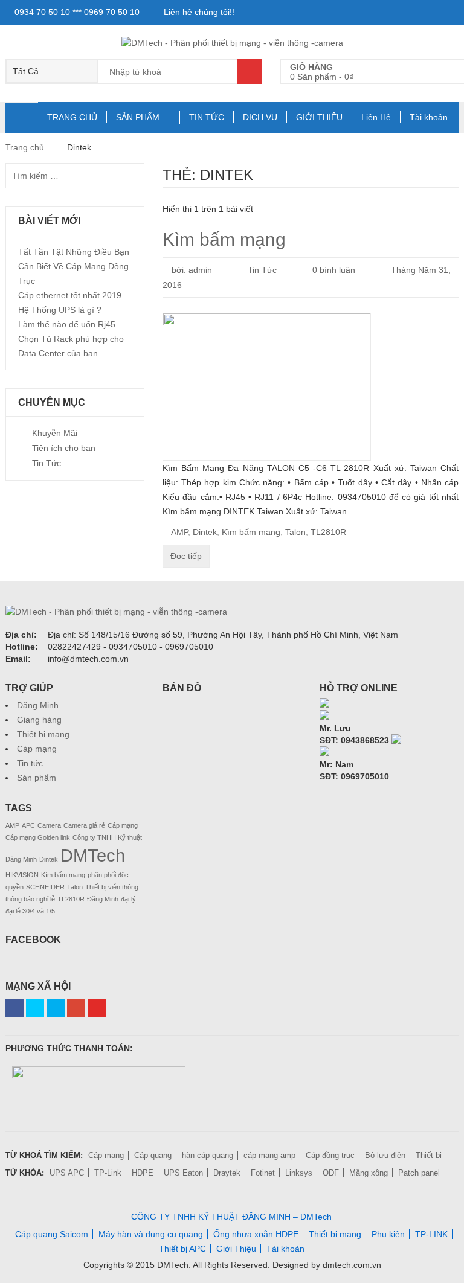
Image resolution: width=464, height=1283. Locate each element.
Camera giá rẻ (84, 825)
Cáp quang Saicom (51, 1234)
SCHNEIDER (45, 887)
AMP (179, 532)
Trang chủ (24, 147)
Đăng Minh (38, 705)
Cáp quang (153, 1155)
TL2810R (328, 532)
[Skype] (324, 704)
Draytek (226, 1172)
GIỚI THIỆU (319, 117)
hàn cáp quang (207, 1155)
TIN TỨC (206, 117)
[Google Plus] (76, 1008)
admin (200, 270)
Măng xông (368, 1172)
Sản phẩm (36, 777)
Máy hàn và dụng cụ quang (150, 1234)
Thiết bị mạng (43, 734)
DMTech (92, 855)
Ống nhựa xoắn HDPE (255, 1234)
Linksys (298, 1172)
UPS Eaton (183, 1172)
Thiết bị (429, 1155)
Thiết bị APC (182, 1248)
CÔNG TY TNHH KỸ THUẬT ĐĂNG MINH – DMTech (231, 1216)
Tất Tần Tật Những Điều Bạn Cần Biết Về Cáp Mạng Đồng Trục (73, 266)
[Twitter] (35, 1008)
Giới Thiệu (236, 1248)
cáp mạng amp (269, 1155)
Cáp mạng (37, 748)
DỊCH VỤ (260, 117)
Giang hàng (39, 720)
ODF (331, 1172)
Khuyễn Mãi (54, 433)
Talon (295, 532)
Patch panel (419, 1172)
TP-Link (107, 1172)
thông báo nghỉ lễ (30, 899)
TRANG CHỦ (72, 117)
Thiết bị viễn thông (111, 887)
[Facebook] (14, 1008)
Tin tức (30, 763)
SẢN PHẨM (138, 117)
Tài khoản (429, 117)
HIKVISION (22, 874)
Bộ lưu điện (385, 1155)
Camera (49, 825)
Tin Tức (262, 270)
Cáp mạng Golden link (37, 837)
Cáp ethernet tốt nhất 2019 (69, 295)
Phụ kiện (388, 1234)
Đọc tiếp (186, 556)
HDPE (142, 1172)
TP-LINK (431, 1234)
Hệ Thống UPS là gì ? (60, 310)
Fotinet (263, 1172)
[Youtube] (96, 1008)
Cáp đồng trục (330, 1155)
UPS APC (67, 1172)
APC (28, 825)
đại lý (128, 899)
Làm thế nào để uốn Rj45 (66, 324)
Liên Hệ (376, 117)
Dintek (205, 532)
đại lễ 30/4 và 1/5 (30, 911)
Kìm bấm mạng (224, 239)
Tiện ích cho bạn (63, 448)
